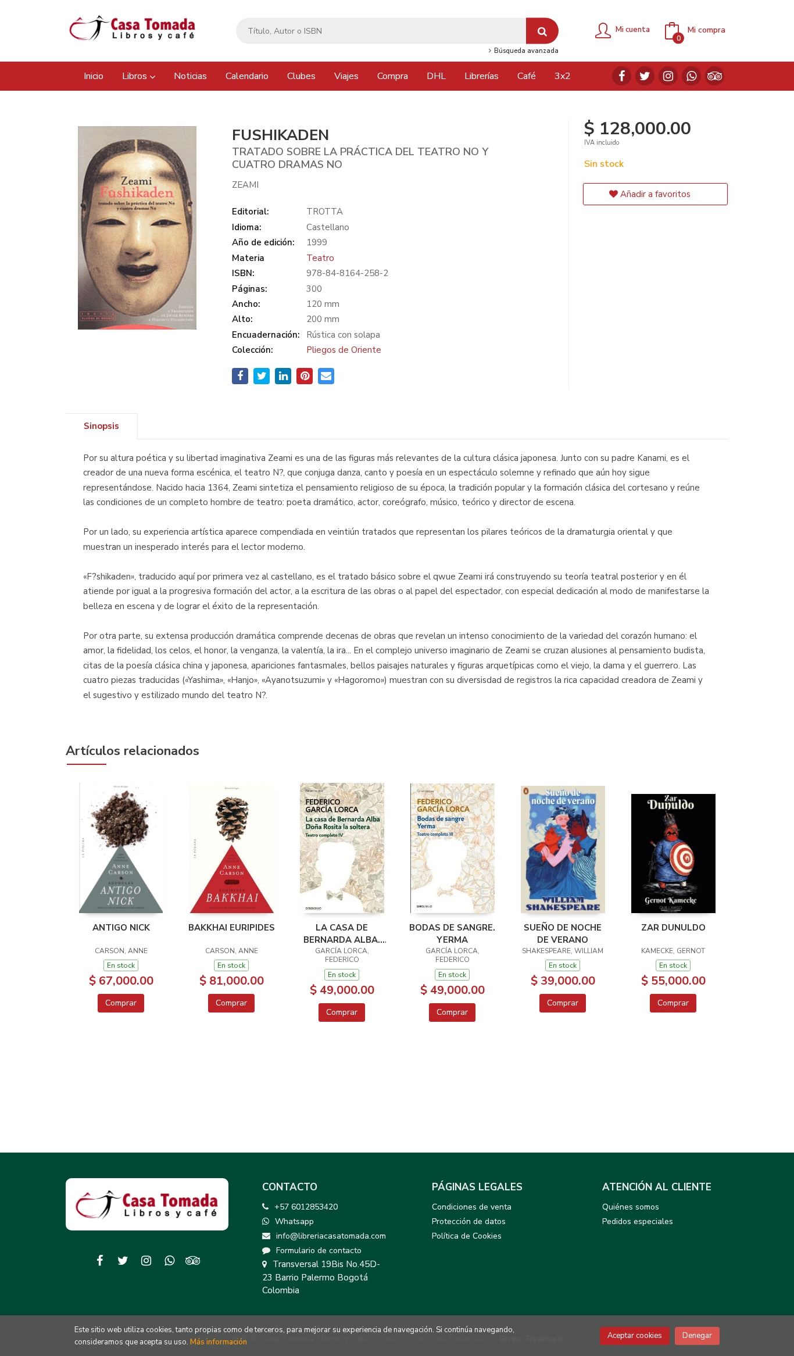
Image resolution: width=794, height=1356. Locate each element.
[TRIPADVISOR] (714, 75)
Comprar (121, 1002)
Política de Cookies (467, 1235)
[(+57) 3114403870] (691, 75)
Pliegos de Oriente (343, 350)
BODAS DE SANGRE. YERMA (452, 933)
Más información (218, 1342)
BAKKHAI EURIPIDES (231, 927)
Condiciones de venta (472, 1206)
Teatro (320, 258)
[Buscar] (542, 31)
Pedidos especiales (637, 1221)
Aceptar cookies (634, 1335)
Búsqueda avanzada (525, 51)
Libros (135, 76)
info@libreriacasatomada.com (331, 1235)
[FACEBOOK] (621, 75)
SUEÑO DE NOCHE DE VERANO (563, 933)
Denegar (697, 1335)
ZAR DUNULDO (673, 927)
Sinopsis (101, 426)
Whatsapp (294, 1221)
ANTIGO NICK (121, 927)
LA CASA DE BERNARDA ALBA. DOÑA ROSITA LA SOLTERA (341, 933)
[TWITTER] (644, 75)
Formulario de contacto (319, 1250)
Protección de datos (469, 1221)
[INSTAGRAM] (668, 75)
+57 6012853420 (306, 1206)
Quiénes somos (630, 1206)
